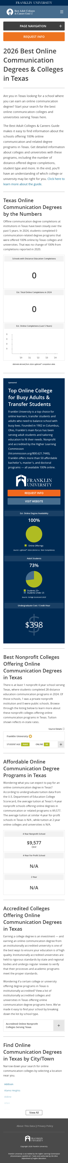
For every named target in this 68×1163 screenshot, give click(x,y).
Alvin (7, 1109)
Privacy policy (45, 1126)
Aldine (7, 1096)
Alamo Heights (12, 1090)
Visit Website (34, 501)
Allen (7, 1103)
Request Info (34, 493)
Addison (8, 1084)
